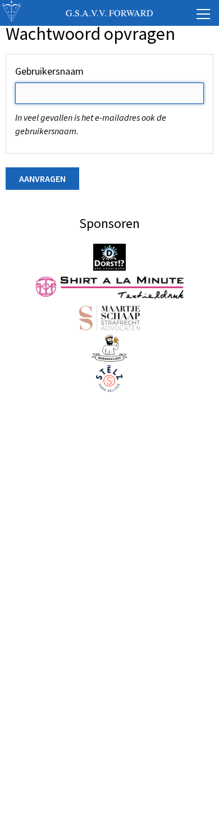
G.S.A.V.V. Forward (109, 13)
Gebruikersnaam (49, 71)
